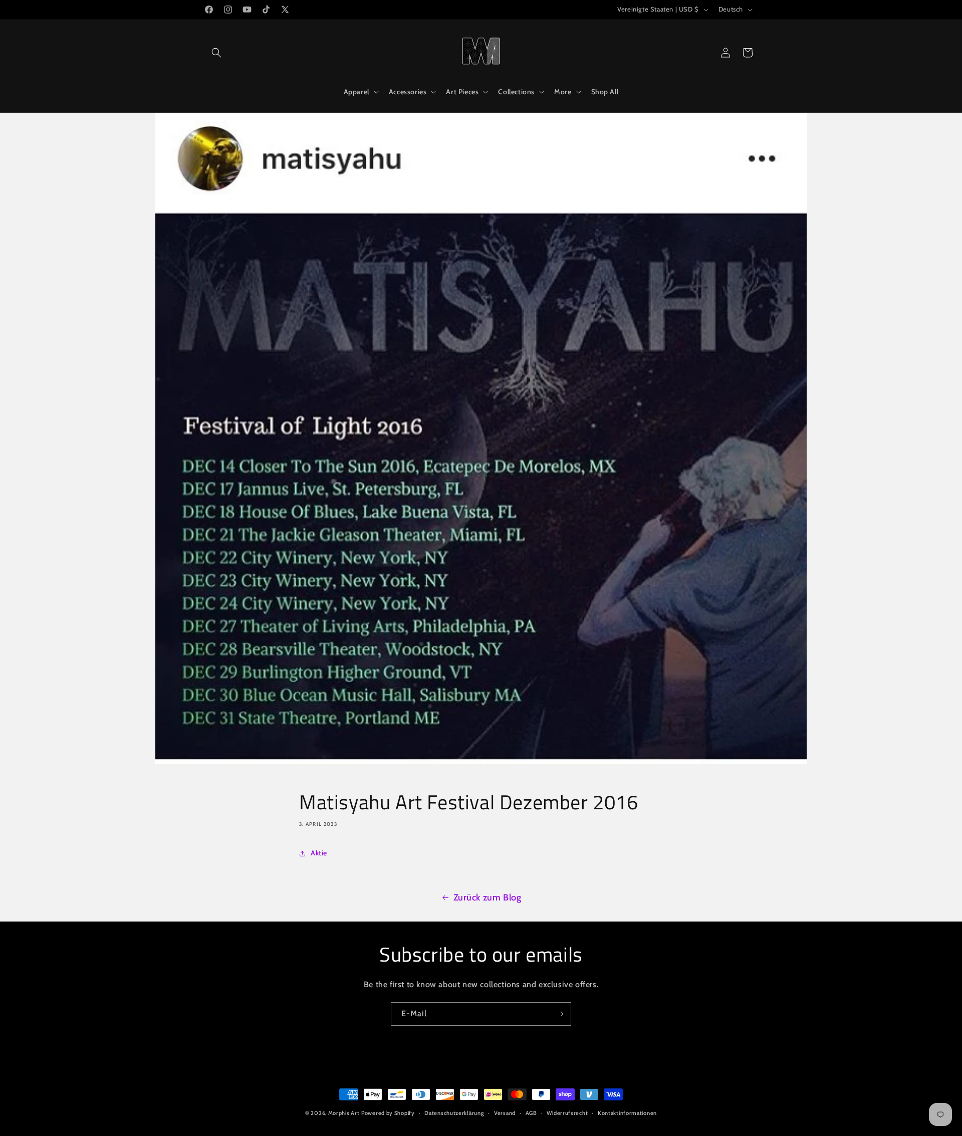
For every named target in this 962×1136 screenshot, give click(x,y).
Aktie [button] (319, 852)
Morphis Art (344, 1112)
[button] (216, 53)
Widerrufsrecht (567, 1112)
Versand (505, 1112)
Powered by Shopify (388, 1112)
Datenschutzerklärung (454, 1112)
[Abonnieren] (560, 1014)
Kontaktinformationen (627, 1112)
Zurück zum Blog (487, 897)
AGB (531, 1112)
